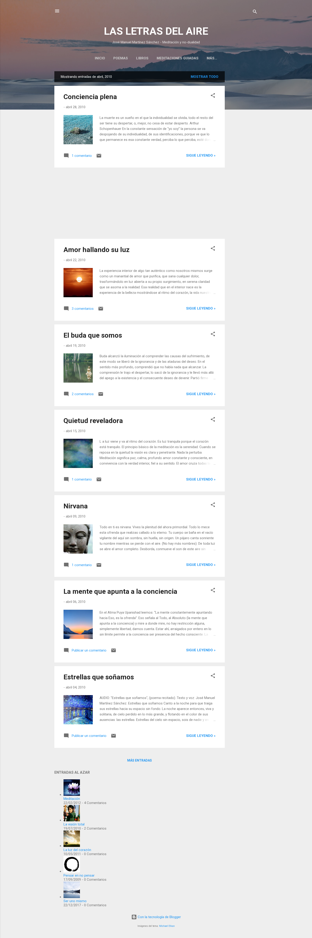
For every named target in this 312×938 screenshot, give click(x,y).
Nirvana (75, 506)
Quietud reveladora (93, 421)
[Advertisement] (243, 139)
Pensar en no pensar (79, 875)
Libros (142, 58)
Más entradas (139, 760)
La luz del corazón (77, 850)
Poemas (120, 58)
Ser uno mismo (75, 901)
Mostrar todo (204, 77)
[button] (213, 96)
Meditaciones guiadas (177, 58)
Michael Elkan (167, 926)
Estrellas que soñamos (98, 677)
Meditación (71, 799)
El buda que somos (92, 335)
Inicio (100, 58)
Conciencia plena (90, 97)
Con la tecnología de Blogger (159, 917)
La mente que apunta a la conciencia (120, 591)
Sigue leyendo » (201, 155)
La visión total (74, 824)
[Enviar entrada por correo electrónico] (99, 157)
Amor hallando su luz (96, 250)
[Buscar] (255, 12)
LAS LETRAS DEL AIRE (156, 31)
